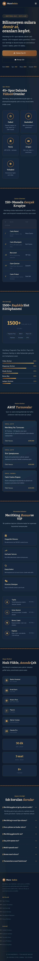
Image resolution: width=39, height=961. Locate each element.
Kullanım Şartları (7, 934)
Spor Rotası (5, 901)
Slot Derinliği (6, 908)
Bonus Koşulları (7, 945)
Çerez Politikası (6, 941)
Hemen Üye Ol (21, 53)
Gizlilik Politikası (7, 930)
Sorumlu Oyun (6, 937)
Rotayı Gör (20, 60)
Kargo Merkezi (6, 919)
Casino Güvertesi (7, 905)
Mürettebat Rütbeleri (8, 915)
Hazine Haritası (6, 912)
